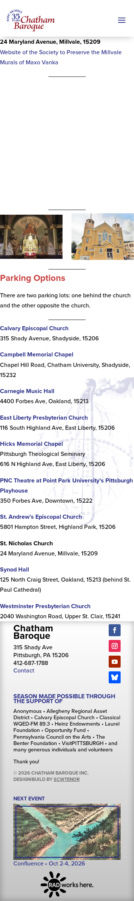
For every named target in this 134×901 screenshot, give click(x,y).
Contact (23, 670)
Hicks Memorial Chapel (31, 443)
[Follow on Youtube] (115, 662)
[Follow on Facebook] (115, 630)
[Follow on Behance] (115, 677)
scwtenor (67, 779)
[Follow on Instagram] (115, 646)
